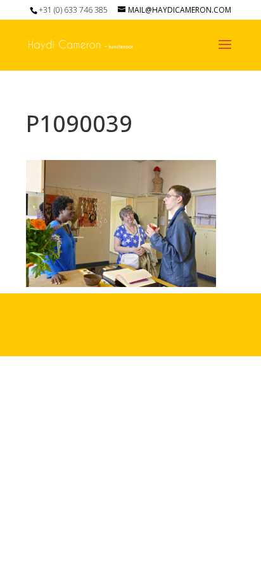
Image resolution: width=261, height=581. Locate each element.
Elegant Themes (133, 316)
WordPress (141, 336)
